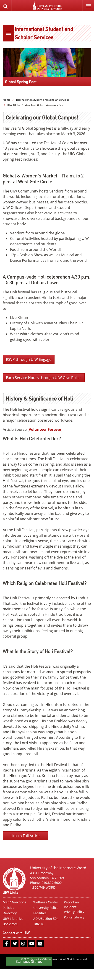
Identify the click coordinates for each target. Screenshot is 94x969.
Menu (88, 5)
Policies (8, 907)
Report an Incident (71, 904)
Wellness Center (45, 902)
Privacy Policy (74, 912)
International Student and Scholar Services (42, 100)
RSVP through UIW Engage (28, 359)
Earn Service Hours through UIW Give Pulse (43, 377)
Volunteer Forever (45, 429)
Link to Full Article (25, 835)
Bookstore (10, 924)
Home (6, 100)
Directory (10, 913)
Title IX (38, 924)
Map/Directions (14, 902)
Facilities (40, 913)
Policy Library (74, 917)
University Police (45, 907)
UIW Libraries (13, 918)
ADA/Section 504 (45, 918)
